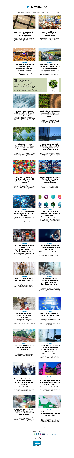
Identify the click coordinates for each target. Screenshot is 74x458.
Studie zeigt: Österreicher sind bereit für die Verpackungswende (24, 34)
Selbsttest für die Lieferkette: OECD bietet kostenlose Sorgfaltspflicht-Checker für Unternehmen (50, 348)
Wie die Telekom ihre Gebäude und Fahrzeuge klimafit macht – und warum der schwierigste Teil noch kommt (50, 381)
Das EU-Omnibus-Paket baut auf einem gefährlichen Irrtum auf (50, 315)
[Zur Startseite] (37, 7)
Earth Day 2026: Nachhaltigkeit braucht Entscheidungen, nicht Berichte (24, 213)
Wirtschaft (27, 12)
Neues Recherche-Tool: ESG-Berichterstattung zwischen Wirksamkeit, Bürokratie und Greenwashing (24, 411)
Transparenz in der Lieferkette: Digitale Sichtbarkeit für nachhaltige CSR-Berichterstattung (49, 180)
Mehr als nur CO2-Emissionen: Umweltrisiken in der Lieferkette (24, 347)
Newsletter (58, 3)
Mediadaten (52, 3)
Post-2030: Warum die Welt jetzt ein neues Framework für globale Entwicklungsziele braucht (24, 180)
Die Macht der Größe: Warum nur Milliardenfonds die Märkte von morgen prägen (24, 113)
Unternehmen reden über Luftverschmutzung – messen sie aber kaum (50, 413)
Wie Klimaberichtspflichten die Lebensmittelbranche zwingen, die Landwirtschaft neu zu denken (50, 113)
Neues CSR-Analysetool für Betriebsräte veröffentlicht (24, 279)
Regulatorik (21, 12)
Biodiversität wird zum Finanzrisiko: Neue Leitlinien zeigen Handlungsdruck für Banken (24, 146)
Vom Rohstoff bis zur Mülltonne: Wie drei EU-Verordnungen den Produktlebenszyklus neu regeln (49, 282)
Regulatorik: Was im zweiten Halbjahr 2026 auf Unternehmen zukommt (24, 66)
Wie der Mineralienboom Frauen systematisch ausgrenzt (24, 315)
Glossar (47, 3)
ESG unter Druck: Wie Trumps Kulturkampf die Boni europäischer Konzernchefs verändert (24, 381)
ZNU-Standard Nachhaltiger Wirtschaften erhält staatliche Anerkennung (50, 247)
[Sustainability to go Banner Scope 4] (37, 85)
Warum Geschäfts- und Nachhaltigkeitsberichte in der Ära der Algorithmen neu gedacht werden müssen (50, 146)
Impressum (40, 431)
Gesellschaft (40, 12)
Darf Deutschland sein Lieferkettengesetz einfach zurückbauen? (50, 34)
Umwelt (34, 12)
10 (58, 427)
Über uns (43, 3)
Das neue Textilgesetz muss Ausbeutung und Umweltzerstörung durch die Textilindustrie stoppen (24, 248)
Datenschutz (34, 431)
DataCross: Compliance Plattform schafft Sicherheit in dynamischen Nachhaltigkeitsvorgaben (50, 214)
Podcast (47, 12)
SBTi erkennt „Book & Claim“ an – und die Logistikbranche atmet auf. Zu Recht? (50, 66)
